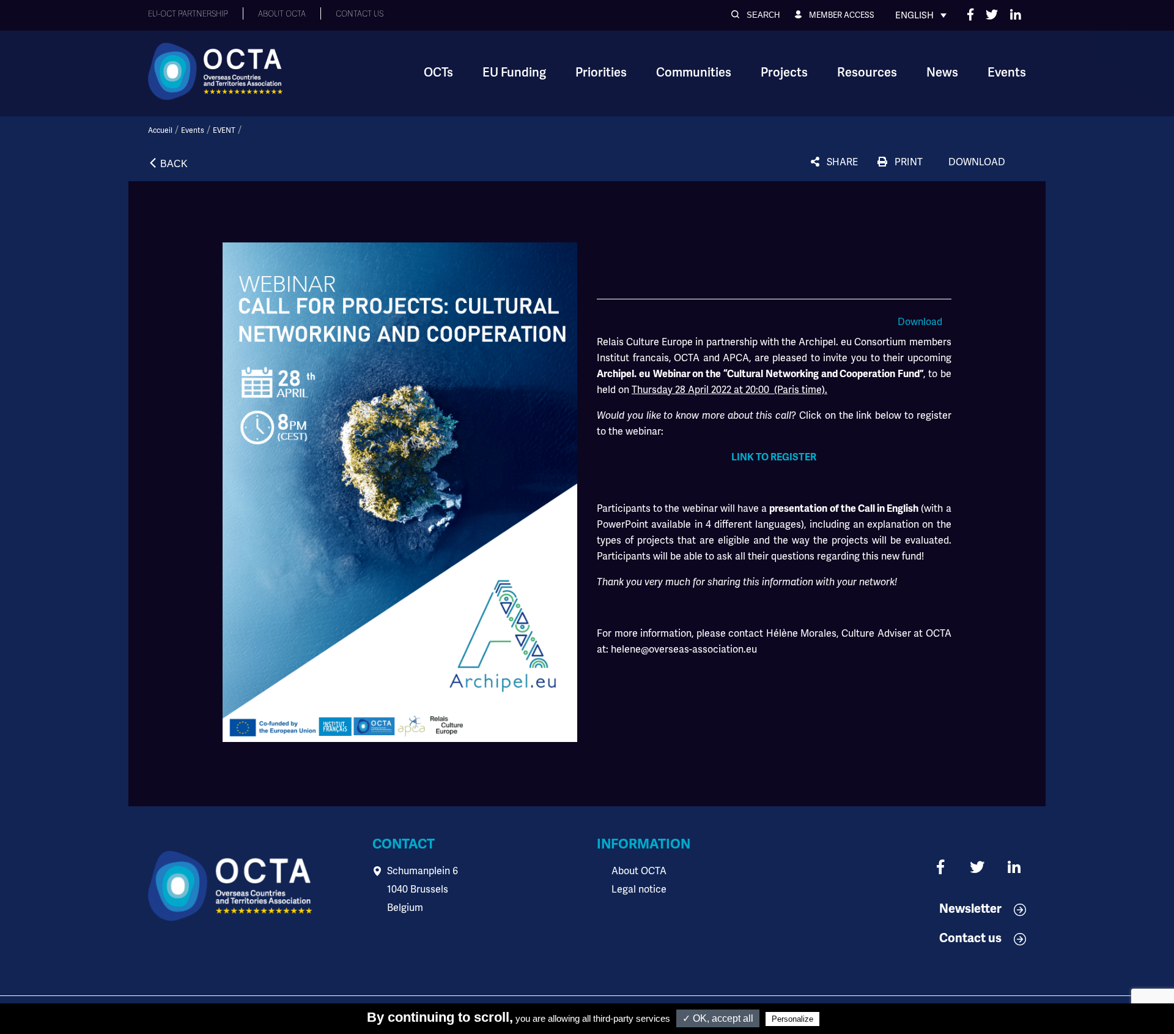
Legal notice (638, 889)
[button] (755, 15)
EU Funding (514, 72)
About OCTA (638, 870)
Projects (784, 72)
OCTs (438, 72)
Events (1007, 72)
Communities (693, 72)
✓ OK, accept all (717, 1018)
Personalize (792, 1019)
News (942, 72)
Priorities (601, 72)
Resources (867, 72)
